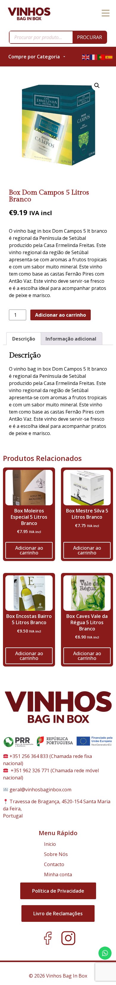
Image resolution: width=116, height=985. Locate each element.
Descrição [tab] (23, 338)
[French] (94, 56)
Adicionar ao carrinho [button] (29, 550)
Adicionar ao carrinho (60, 315)
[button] (97, 85)
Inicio (50, 844)
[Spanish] (109, 56)
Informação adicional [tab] (71, 338)
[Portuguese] (101, 56)
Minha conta (58, 874)
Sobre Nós (56, 854)
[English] (86, 56)
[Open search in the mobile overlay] (58, 37)
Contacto (54, 864)
